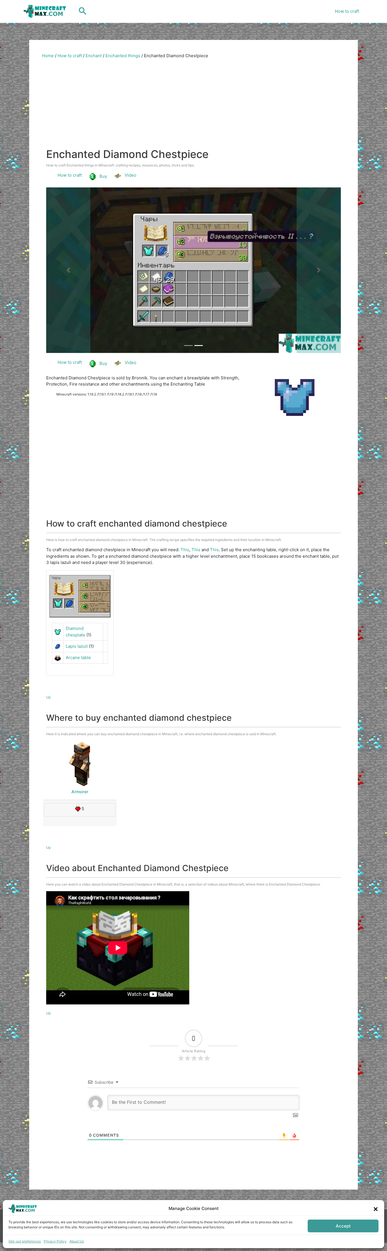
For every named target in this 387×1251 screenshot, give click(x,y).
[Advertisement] (193, 105)
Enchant (94, 55)
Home (48, 55)
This (184, 552)
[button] (376, 1208)
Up (48, 700)
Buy (103, 176)
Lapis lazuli (77, 649)
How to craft (347, 11)
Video (130, 175)
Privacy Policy (55, 1241)
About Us (76, 1241)
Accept (343, 1226)
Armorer (79, 794)
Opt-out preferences (24, 1241)
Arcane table (78, 660)
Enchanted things (122, 55)
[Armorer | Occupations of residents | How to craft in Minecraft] (80, 766)
